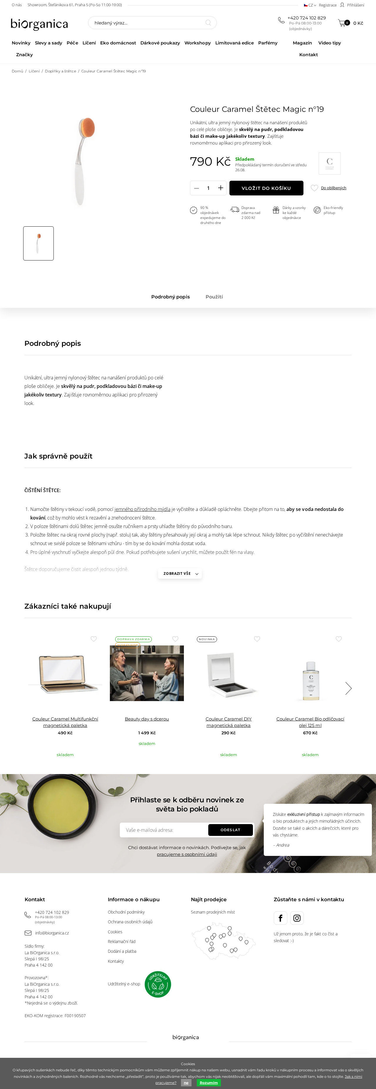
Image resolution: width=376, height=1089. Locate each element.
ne (186, 1082)
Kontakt (308, 54)
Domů (18, 71)
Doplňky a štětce (60, 71)
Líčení (89, 43)
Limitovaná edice (234, 43)
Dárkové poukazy (160, 43)
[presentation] (348, 688)
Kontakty (116, 961)
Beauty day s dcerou (147, 719)
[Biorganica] (41, 23)
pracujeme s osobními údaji (187, 854)
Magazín (302, 43)
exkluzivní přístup (303, 814)
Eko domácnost (118, 43)
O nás (17, 4)
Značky (24, 54)
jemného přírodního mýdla (142, 509)
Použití (214, 297)
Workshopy (197, 43)
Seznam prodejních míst (213, 912)
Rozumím (209, 1082)
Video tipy (329, 43)
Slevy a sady (48, 43)
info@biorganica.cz (52, 933)
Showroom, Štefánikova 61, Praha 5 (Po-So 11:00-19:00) (75, 4)
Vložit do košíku (266, 188)
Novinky (21, 43)
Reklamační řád (121, 941)
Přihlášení (355, 5)
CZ (311, 5)
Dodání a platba (122, 951)
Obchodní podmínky (126, 912)
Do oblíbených (333, 188)
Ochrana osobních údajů (130, 921)
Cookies (115, 931)
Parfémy (268, 43)
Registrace (328, 5)
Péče (72, 43)
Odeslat (230, 830)
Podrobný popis (170, 297)
